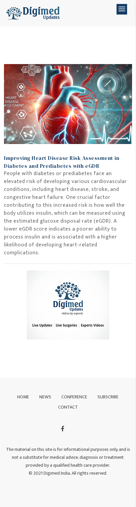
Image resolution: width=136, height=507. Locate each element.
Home (23, 397)
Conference (74, 397)
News (45, 397)
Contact (68, 407)
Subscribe (108, 397)
